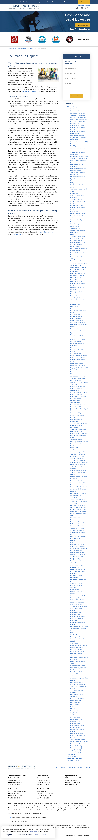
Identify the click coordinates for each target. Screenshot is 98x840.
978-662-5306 (17, 796)
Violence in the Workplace (78, 320)
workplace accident (47, 232)
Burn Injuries (74, 211)
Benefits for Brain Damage (78, 433)
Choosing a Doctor (76, 292)
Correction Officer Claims (78, 269)
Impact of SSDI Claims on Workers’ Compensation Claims (78, 359)
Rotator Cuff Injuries (76, 238)
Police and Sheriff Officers (78, 600)
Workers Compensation (27, 48)
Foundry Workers (75, 727)
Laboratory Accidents (77, 485)
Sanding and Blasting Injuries (79, 742)
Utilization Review (75, 170)
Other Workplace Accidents (78, 119)
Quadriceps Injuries (76, 715)
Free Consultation (83, 6)
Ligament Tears (75, 304)
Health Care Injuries (76, 318)
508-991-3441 (46, 796)
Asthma (72, 540)
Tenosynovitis (74, 711)
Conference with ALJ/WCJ (78, 366)
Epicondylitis (74, 271)
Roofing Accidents (75, 614)
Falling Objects (75, 246)
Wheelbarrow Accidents (77, 665)
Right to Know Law (76, 394)
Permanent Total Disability (78, 113)
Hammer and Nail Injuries (78, 744)
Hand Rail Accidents (76, 672)
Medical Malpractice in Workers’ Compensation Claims (77, 207)
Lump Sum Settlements (77, 150)
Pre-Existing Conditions (77, 121)
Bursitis (72, 707)
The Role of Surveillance (77, 236)
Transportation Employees (78, 606)
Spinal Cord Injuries (76, 583)
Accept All (8, 835)
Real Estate (71, 754)
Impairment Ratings (76, 565)
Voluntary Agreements (77, 458)
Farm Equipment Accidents (78, 273)
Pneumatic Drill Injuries (77, 746)
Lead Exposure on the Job (78, 493)
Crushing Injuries (75, 353)
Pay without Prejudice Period (79, 156)
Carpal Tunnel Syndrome (78, 214)
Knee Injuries (74, 308)
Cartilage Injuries (75, 265)
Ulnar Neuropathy (76, 709)
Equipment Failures (76, 240)
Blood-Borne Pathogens (77, 616)
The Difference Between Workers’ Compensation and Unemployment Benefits (79, 462)
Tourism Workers (75, 635)
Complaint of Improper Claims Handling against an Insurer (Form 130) (78, 548)
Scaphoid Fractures (76, 713)
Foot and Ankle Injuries (77, 296)
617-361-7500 (75, 782)
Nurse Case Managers (77, 275)
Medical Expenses (75, 144)
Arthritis (73, 542)
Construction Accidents (77, 109)
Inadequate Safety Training (78, 645)
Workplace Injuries (73, 760)
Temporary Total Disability (78, 115)
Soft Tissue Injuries (76, 466)
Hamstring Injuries (76, 719)
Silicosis (72, 655)
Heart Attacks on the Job (78, 569)
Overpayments (74, 390)
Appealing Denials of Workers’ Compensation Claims (77, 300)
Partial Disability (75, 111)
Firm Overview (24, 2)
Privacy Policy (72, 767)
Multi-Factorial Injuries (77, 544)
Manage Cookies (41, 818)
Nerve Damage (74, 224)
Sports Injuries (74, 226)
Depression (73, 680)
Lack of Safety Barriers (77, 682)
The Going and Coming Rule (78, 423)
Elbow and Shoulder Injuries (79, 355)
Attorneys (38, 2)
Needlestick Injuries (76, 653)
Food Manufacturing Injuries (79, 725)
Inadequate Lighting (76, 649)
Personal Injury (72, 756)
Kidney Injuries (74, 590)
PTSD (72, 234)
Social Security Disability (75, 758)
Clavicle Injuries (75, 721)
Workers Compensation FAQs (79, 142)
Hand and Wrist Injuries (77, 148)
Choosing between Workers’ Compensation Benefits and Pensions (79, 444)
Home (12, 2)
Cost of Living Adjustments (78, 392)
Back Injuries (74, 294)
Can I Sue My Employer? (77, 135)
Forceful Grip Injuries (76, 647)
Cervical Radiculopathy (77, 552)
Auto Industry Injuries (77, 752)
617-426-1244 (17, 782)
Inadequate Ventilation (77, 651)
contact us (17, 234)
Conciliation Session (76, 363)
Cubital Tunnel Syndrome (78, 267)
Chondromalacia (75, 723)
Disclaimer (63, 767)
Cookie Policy (30, 818)
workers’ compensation (30, 91)
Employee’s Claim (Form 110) (79, 368)
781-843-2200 (83, 8)
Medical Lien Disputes (77, 413)
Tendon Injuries (75, 598)
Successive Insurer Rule (77, 499)
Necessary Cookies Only (24, 835)
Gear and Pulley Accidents (78, 668)
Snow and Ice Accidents (77, 684)
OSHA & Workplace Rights (78, 117)
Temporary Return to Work (78, 596)
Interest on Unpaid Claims (78, 452)
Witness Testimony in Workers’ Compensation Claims (77, 532)
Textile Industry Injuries (77, 739)
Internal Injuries (75, 193)
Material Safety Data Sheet (78, 487)
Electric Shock (74, 567)
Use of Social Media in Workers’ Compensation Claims (77, 283)
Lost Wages (73, 146)
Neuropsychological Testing (79, 626)
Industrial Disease (75, 329)
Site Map (79, 767)
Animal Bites (74, 643)
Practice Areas (51, 2)
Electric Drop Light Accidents (79, 678)
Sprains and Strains (76, 244)
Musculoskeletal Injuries (77, 242)
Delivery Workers (75, 524)
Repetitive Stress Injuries (78, 168)
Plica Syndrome (75, 717)
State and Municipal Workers (79, 158)
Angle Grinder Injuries (77, 750)
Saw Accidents (74, 670)
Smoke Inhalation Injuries (78, 511)
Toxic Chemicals (75, 228)
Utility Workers (75, 633)
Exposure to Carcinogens (78, 522)
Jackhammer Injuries (76, 733)
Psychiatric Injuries (76, 261)
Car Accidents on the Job (77, 322)
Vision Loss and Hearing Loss (79, 263)
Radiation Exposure (76, 592)
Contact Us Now (82, 25)
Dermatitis (73, 347)
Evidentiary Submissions (77, 505)
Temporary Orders (76, 440)
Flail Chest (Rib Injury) (77, 698)
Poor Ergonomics (75, 637)
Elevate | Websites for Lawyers (78, 835)
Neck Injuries (74, 306)
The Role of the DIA (76, 199)
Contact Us (84, 2)
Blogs (73, 2)
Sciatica (72, 594)
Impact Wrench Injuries (77, 748)
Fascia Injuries (74, 705)
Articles (64, 2)
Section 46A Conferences (78, 555)
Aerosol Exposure (75, 612)
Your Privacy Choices (18, 818)
